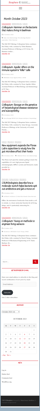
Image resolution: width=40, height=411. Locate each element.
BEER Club (15, 118)
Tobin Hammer (13, 40)
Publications (14, 179)
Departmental (17, 23)
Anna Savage (7, 118)
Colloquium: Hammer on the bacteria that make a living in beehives (19, 29)
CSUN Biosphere (7, 400)
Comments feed (7, 378)
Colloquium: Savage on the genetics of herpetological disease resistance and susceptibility (20, 108)
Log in (4, 370)
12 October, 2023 (8, 193)
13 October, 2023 (8, 115)
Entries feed (6, 374)
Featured (5, 179)
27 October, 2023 (8, 34)
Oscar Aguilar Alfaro (16, 77)
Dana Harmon (32, 196)
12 (20, 339)
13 (24, 339)
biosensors (7, 231)
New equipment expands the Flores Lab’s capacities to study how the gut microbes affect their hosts (19, 148)
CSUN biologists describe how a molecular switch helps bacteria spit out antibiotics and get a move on (19, 186)
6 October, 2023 (8, 228)
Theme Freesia (24, 400)
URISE (24, 77)
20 (24, 343)
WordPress (31, 400)
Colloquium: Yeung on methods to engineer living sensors (18, 222)
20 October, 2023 (8, 74)
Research (18, 142)
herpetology (32, 118)
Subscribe (7, 292)
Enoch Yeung (20, 231)
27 (24, 347)
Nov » (9, 355)
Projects (10, 142)
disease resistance (23, 118)
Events (25, 23)
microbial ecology (12, 38)
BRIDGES (6, 77)
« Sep (4, 355)
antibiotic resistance (9, 196)
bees (5, 38)
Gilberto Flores (21, 156)
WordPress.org (7, 382)
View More (8, 54)
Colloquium (6, 23)
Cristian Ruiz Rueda (21, 196)
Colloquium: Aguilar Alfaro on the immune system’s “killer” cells (18, 68)
